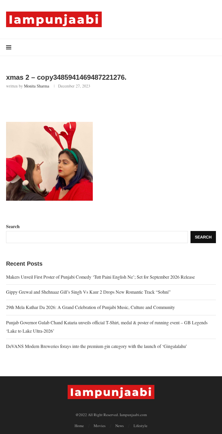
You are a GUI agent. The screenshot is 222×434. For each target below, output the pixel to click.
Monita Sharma (36, 86)
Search (13, 226)
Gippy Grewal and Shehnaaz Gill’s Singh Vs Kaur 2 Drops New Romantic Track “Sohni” (88, 292)
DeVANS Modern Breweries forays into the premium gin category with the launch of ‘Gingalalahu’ (96, 346)
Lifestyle (140, 425)
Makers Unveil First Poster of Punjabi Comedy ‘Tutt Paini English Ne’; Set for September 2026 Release (100, 277)
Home (79, 425)
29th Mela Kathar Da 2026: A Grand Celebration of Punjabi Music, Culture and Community (90, 307)
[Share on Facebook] (41, 104)
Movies (100, 425)
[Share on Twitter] (53, 104)
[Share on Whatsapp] (66, 104)
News (119, 425)
